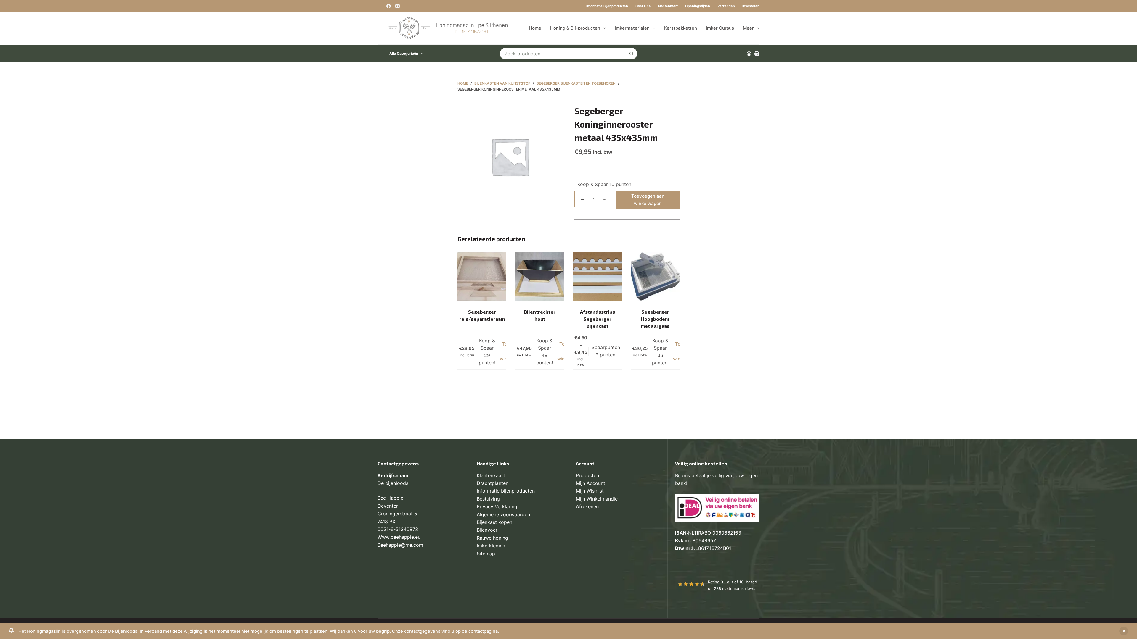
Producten (587, 475)
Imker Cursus (720, 28)
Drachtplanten (492, 483)
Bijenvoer (487, 530)
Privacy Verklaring (497, 506)
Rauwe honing (492, 538)
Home (535, 28)
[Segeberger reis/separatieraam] (481, 276)
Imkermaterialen (632, 28)
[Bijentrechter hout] (539, 276)
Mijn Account (590, 483)
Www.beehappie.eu (399, 537)
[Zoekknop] (631, 53)
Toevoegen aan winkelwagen (647, 199)
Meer (748, 28)
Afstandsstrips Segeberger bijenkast (597, 319)
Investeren (750, 6)
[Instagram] (397, 6)
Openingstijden (697, 6)
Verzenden (726, 6)
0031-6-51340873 (398, 529)
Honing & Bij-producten (575, 28)
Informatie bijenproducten (607, 6)
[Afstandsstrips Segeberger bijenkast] (597, 276)
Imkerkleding (491, 545)
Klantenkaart (668, 6)
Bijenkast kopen (494, 522)
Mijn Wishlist (590, 491)
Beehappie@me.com (400, 545)
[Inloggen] (749, 53)
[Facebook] (388, 6)
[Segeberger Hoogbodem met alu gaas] (655, 276)
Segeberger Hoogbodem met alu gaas (655, 319)
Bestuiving (488, 499)
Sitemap (486, 553)
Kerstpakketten (680, 28)
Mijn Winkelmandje (597, 499)
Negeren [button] (1123, 631)
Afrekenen (587, 506)
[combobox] (563, 53)
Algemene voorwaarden (503, 514)
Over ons (643, 6)
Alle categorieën (403, 53)
